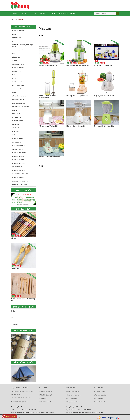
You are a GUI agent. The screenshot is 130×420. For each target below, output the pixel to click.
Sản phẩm (52, 13)
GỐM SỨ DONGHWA (17, 167)
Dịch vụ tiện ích (98, 398)
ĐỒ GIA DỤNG (16, 113)
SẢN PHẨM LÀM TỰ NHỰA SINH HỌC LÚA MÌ (22, 45)
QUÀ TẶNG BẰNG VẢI (18, 177)
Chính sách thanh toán (45, 391)
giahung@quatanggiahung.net (20, 401)
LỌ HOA (14, 92)
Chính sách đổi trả (44, 398)
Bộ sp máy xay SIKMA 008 (103, 65)
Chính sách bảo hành (45, 402)
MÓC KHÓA (15, 124)
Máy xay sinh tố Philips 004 (48, 126)
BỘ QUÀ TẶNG (16, 57)
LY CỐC (14, 78)
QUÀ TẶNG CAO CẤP (18, 149)
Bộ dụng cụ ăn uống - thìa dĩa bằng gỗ (23, 299)
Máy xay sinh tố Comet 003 (75, 126)
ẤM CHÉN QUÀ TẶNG (18, 64)
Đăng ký (15, 324)
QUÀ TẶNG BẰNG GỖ (18, 156)
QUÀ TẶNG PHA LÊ (17, 138)
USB (13, 53)
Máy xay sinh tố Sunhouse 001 (49, 156)
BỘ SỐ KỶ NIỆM (16, 71)
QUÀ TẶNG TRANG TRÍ (18, 67)
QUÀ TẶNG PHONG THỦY (19, 152)
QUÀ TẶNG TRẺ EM (17, 89)
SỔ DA (14, 34)
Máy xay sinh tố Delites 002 (104, 126)
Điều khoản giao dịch (100, 395)
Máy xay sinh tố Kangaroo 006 (77, 96)
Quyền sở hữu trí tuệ (100, 402)
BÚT (13, 74)
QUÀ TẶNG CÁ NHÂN (18, 82)
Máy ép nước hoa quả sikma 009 (77, 65)
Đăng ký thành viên (72, 402)
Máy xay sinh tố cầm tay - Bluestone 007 (47, 96)
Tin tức (42, 13)
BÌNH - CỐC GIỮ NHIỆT (18, 103)
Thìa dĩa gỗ (15, 268)
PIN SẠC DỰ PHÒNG (17, 142)
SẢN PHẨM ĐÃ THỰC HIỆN (19, 184)
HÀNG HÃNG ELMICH (18, 99)
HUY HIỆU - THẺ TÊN (18, 121)
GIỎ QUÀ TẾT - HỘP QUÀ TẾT (20, 174)
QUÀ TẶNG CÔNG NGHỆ (19, 170)
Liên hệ (34, 13)
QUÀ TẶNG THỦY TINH (18, 163)
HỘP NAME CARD (17, 117)
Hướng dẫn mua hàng (72, 391)
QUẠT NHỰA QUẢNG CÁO (19, 145)
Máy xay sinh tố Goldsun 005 (104, 96)
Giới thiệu (25, 13)
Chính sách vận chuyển (45, 395)
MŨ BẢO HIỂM (16, 128)
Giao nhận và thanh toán (73, 395)
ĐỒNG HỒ (14, 110)
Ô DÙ (13, 135)
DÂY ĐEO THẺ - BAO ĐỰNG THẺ (20, 106)
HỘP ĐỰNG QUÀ (16, 38)
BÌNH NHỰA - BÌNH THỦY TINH (20, 181)
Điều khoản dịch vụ (99, 391)
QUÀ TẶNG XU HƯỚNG (18, 30)
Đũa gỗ (13, 238)
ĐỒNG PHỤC (15, 131)
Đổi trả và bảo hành (72, 398)
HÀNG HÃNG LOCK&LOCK (19, 96)
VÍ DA (13, 41)
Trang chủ (14, 13)
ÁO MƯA (14, 60)
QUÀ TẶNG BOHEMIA (18, 160)
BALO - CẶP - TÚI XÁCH (18, 85)
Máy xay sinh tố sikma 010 (48, 65)
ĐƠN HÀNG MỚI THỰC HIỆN (67, 13)
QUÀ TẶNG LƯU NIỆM (18, 50)
